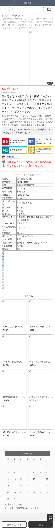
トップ (5, 15)
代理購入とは (14, 157)
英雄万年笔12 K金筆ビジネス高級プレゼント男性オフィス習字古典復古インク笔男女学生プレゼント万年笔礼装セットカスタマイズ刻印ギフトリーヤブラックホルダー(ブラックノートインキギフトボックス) (27, 23)
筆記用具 (16, 15)
